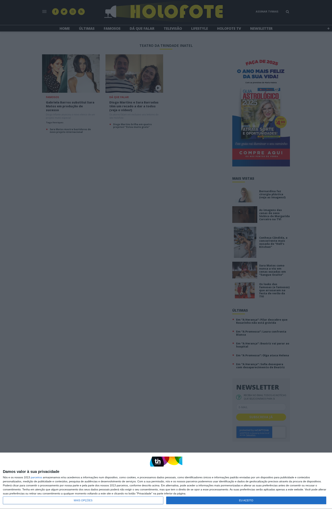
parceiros (36, 477)
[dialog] (166, 481)
